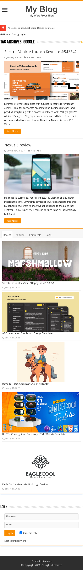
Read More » (13, 131)
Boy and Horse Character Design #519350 (25, 383)
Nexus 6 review (17, 145)
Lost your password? (16, 540)
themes (30, 57)
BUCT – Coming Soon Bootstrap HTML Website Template (33, 434)
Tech (32, 151)
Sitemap (47, 561)
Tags (48, 235)
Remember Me (30, 533)
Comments (35, 235)
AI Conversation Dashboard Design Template (31, 27)
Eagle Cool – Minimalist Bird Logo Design (25, 484)
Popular (20, 235)
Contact (35, 561)
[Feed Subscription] (81, 42)
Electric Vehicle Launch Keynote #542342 (40, 51)
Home (6, 34)
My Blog (41, 9)
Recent (7, 235)
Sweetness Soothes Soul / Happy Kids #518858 (28, 283)
